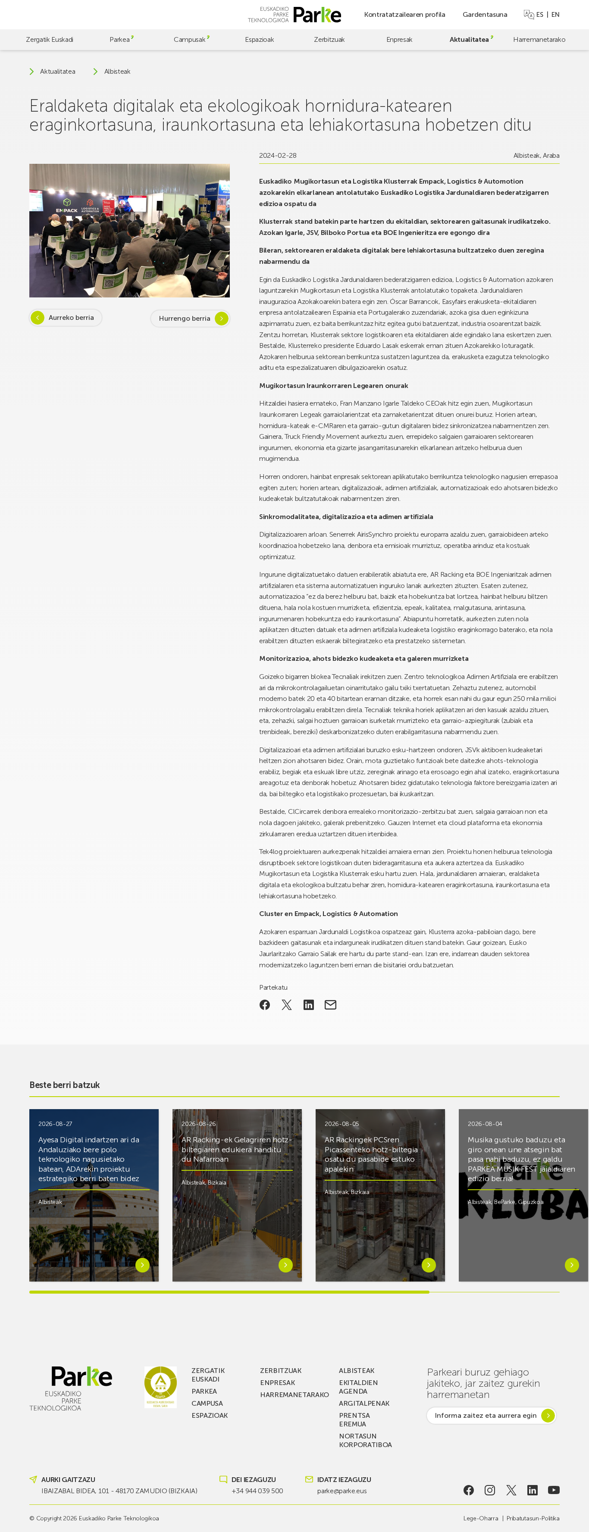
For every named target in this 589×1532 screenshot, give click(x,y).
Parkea (119, 39)
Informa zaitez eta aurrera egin (486, 1415)
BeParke (504, 1202)
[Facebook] (468, 1490)
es (539, 15)
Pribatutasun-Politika (533, 1518)
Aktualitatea (469, 39)
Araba (551, 155)
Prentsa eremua (354, 1419)
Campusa (207, 1403)
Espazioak (259, 39)
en (555, 15)
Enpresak (399, 39)
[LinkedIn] (533, 1490)
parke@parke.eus (342, 1491)
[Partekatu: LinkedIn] (308, 1005)
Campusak (189, 39)
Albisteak (117, 71)
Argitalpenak (364, 1403)
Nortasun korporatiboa (365, 1440)
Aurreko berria (71, 317)
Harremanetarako (539, 39)
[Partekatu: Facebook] (265, 1005)
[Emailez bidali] (330, 1005)
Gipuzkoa (530, 1202)
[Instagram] (490, 1490)
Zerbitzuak (329, 39)
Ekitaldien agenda (358, 1387)
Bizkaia (217, 1182)
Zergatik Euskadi (49, 39)
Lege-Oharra (481, 1518)
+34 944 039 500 (257, 1491)
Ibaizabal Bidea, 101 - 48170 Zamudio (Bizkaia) (119, 1491)
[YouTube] (554, 1490)
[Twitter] (511, 1490)
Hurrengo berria (184, 318)
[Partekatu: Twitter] (287, 1005)
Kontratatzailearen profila (404, 14)
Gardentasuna (485, 14)
